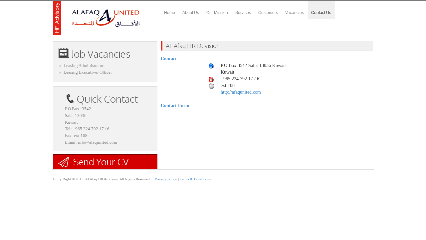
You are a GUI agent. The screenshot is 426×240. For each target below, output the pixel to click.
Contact (169, 58)
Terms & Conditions (195, 179)
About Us (190, 12)
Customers (268, 12)
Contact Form (175, 105)
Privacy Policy (166, 179)
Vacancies (294, 12)
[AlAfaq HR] (96, 18)
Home (169, 12)
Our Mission (217, 12)
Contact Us (321, 12)
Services (243, 12)
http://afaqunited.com (241, 92)
